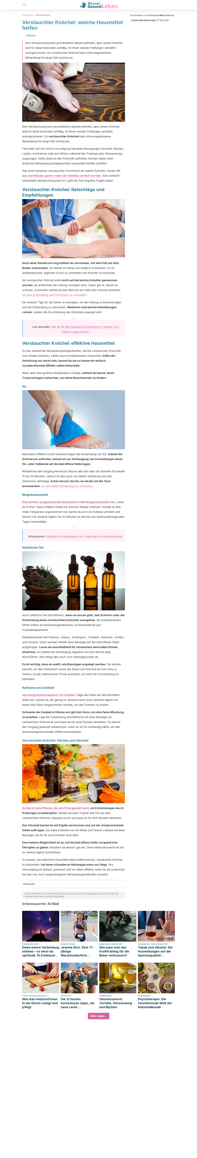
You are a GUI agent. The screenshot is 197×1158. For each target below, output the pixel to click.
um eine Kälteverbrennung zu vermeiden (66, 486)
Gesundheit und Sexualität (153, 944)
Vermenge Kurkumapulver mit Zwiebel (48, 695)
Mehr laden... (98, 1016)
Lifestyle (66, 996)
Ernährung (105, 996)
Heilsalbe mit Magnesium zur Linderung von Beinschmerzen (84, 536)
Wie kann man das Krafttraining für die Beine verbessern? (114, 951)
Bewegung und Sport (111, 944)
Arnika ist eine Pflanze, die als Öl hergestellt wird (55, 808)
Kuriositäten (68, 944)
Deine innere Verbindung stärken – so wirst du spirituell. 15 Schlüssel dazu (40, 951)
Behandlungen (43, 15)
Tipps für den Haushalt (35, 996)
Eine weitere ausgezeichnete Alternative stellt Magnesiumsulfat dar (68, 502)
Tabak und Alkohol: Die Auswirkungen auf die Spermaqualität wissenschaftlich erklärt (156, 951)
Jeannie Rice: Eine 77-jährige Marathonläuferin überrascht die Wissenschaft (77, 951)
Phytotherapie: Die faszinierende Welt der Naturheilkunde (155, 1003)
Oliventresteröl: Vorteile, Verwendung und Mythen (115, 1003)
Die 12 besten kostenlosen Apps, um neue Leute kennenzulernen (77, 1003)
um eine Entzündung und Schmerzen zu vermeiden (54, 295)
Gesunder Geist (30, 944)
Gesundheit (27, 15)
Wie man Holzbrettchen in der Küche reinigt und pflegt (40, 1003)
